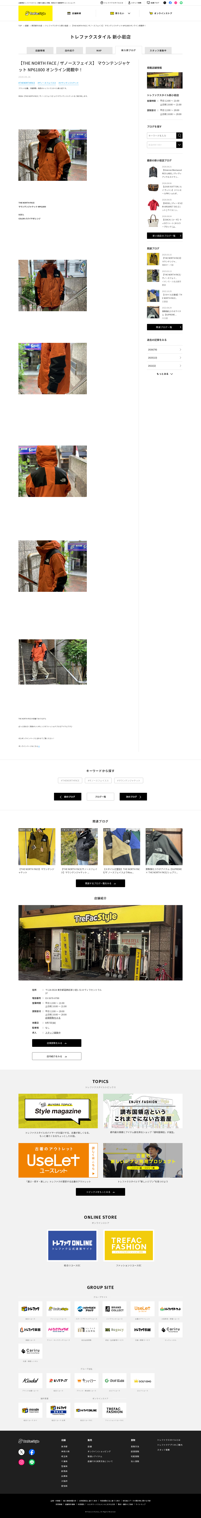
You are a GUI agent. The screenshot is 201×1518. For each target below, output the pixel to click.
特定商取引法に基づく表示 (110, 1500)
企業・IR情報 (55, 1500)
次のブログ (131, 796)
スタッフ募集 (136, 3)
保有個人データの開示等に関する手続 (137, 1500)
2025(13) (152, 357)
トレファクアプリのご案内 (170, 1444)
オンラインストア (163, 13)
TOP (20, 25)
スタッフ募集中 (158, 50)
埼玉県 (64, 1456)
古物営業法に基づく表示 (88, 1500)
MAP (99, 50)
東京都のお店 (36, 25)
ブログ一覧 (100, 796)
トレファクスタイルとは (113, 3)
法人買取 (135, 1461)
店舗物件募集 (70, 1504)
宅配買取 (135, 1456)
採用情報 (59, 1504)
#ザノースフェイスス (47, 82)
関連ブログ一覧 (164, 327)
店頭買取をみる (53, 1017)
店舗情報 (40, 50)
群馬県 (64, 1471)
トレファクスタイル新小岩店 (56, 25)
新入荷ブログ (128, 50)
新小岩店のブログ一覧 (164, 235)
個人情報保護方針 (69, 1500)
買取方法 (135, 1446)
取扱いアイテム (95, 1456)
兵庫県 (64, 1476)
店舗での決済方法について (100, 1461)
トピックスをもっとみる (98, 1192)
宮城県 (64, 1466)
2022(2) (152, 365)
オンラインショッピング (99, 1451)
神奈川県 (65, 1451)
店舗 (26, 25)
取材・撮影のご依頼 (125, 1504)
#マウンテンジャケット (69, 82)
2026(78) (152, 349)
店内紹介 (69, 50)
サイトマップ (140, 1504)
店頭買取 (135, 1451)
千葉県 (64, 1461)
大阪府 (64, 1481)
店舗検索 (76, 13)
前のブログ (69, 796)
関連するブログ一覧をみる (98, 883)
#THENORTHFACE (26, 82)
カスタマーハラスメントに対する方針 (101, 1504)
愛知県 (64, 1486)
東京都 (64, 1446)
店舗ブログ (155, 3)
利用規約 (81, 1504)
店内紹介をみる (54, 1056)
